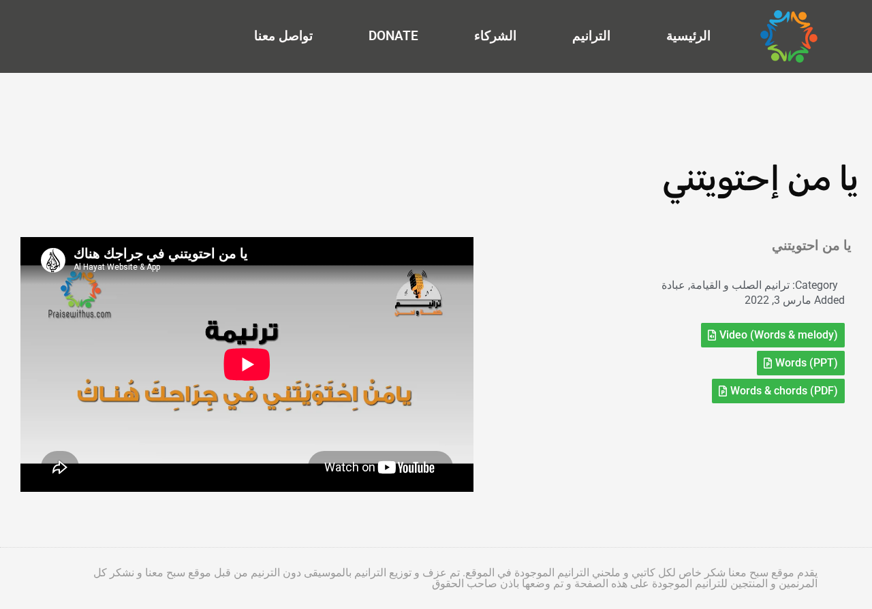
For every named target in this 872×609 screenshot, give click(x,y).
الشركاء (495, 36)
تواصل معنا (283, 36)
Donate (393, 36)
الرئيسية (688, 36)
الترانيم (591, 36)
